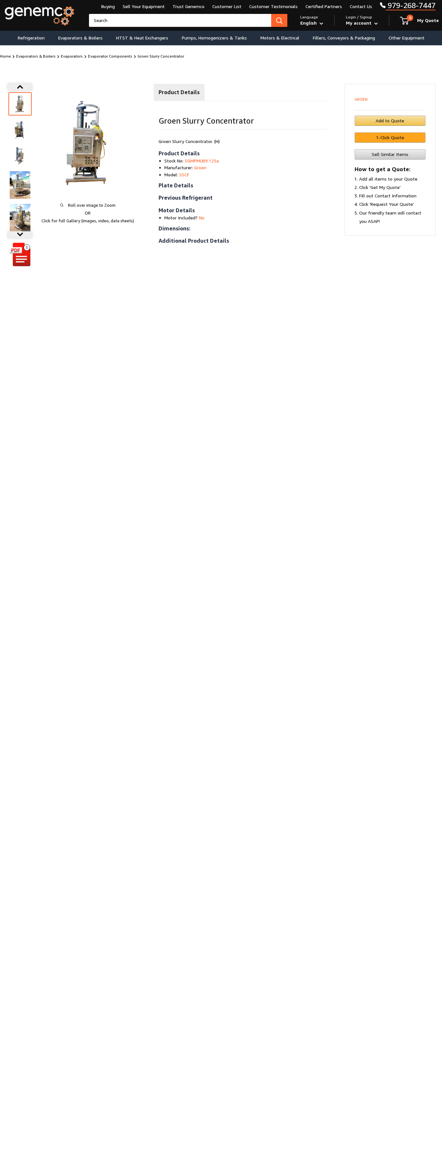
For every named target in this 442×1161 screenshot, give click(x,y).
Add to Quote (390, 120)
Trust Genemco (188, 6)
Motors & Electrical (279, 37)
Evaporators (72, 56)
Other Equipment (407, 37)
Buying (108, 6)
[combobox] (180, 20)
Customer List (226, 6)
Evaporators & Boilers (80, 37)
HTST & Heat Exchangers (142, 37)
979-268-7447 (411, 5)
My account (359, 23)
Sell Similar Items (390, 154)
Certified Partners (323, 6)
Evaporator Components (110, 56)
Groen (361, 99)
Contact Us (361, 6)
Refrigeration (31, 37)
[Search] (279, 20)
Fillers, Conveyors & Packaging (344, 37)
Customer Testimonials (273, 6)
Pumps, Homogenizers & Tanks (214, 37)
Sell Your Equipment (144, 6)
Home (5, 56)
